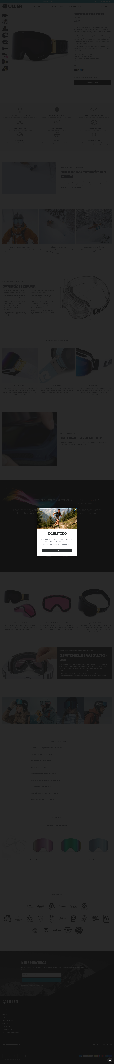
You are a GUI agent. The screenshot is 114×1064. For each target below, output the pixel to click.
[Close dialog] (75, 509)
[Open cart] (109, 1059)
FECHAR (57, 550)
